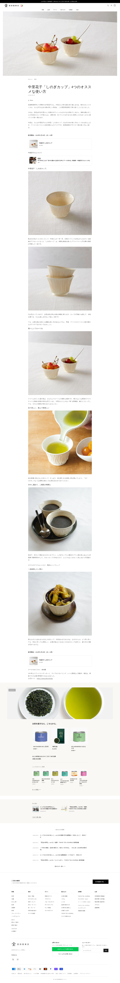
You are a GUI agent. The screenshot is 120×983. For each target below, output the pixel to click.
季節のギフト (48, 896)
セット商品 (48, 907)
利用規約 (69, 973)
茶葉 (43, 10)
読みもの (63, 10)
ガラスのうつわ (32, 899)
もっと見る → (36, 790)
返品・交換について (61, 973)
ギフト (55, 10)
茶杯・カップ (31, 902)
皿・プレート (31, 907)
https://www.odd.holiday (45, 678)
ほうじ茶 (14, 902)
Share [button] (31, 100)
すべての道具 (31, 913)
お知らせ (14, 973)
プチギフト (48, 899)
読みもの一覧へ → (60, 866)
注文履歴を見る (99, 882)
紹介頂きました (28, 973)
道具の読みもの (65, 905)
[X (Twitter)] (13, 959)
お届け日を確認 (36, 759)
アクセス (97, 905)
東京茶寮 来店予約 (100, 902)
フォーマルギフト (49, 902)
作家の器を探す (32, 910)
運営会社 (20, 973)
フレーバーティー (16, 913)
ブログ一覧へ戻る (36, 817)
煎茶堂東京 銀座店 (100, 896)
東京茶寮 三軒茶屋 (100, 899)
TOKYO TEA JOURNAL (67, 913)
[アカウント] (111, 5)
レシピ (63, 902)
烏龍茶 (13, 907)
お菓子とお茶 (65, 910)
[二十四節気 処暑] (21, 5)
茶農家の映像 (81, 911)
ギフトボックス (49, 905)
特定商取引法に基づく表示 (47, 973)
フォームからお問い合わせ (65, 954)
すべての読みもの (66, 916)
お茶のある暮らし (66, 907)
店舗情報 (97, 907)
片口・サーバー (32, 905)
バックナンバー (82, 908)
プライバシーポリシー (85, 973)
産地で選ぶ (14, 925)
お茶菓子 (14, 931)
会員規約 (76, 973)
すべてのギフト (49, 910)
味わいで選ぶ (15, 922)
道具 (49, 10)
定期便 (70, 10)
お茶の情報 (64, 896)
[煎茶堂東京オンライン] (11, 5)
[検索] (108, 5)
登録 (106, 950)
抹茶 (13, 910)
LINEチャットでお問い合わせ (65, 949)
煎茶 (13, 896)
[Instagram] (17, 959)
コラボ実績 (36, 973)
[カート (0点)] (115, 5)
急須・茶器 (31, 896)
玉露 (13, 899)
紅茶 (13, 905)
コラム (63, 899)
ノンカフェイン (16, 916)
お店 (77, 10)
